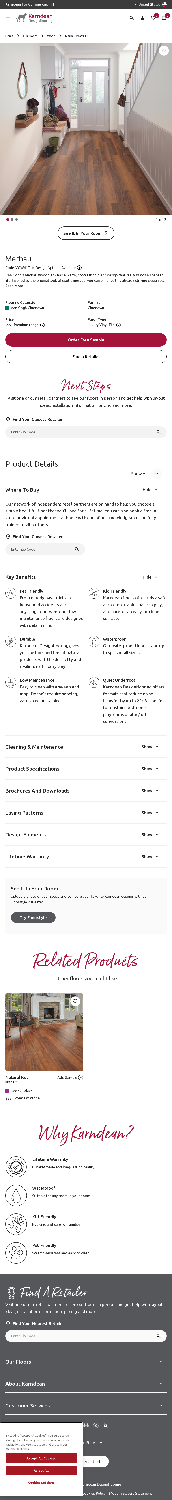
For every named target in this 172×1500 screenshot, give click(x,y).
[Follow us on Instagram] (86, 1425)
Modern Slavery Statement (130, 1493)
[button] (7, 219)
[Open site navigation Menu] (8, 18)
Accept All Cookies (41, 1458)
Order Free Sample (86, 339)
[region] (41, 1459)
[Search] (158, 432)
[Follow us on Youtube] (105, 1425)
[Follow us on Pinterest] (95, 1425)
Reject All (41, 1470)
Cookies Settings (41, 1482)
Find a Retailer (86, 356)
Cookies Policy (93, 1493)
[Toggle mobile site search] (131, 18)
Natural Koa (17, 1077)
